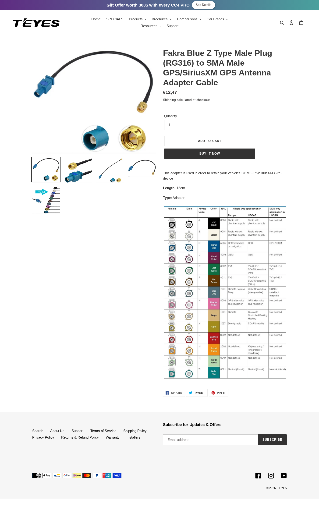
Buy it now (209, 153)
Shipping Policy (135, 431)
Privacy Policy (43, 437)
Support (77, 431)
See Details (203, 5)
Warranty (113, 437)
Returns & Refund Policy (80, 437)
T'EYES (282, 488)
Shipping (169, 100)
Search (37, 431)
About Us (57, 431)
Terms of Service (103, 431)
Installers (133, 437)
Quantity (170, 116)
